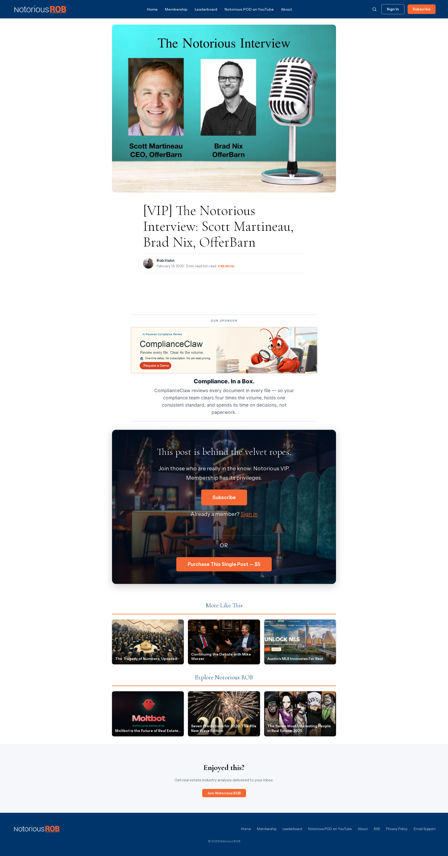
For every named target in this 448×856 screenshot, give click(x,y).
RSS (377, 829)
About (286, 9)
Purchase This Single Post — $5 (224, 564)
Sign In (393, 9)
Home (152, 9)
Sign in (249, 514)
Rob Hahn (165, 260)
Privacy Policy (397, 829)
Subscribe (421, 9)
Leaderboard (206, 9)
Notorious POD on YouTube (249, 9)
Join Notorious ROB (224, 793)
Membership (176, 9)
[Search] (374, 9)
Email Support (425, 829)
